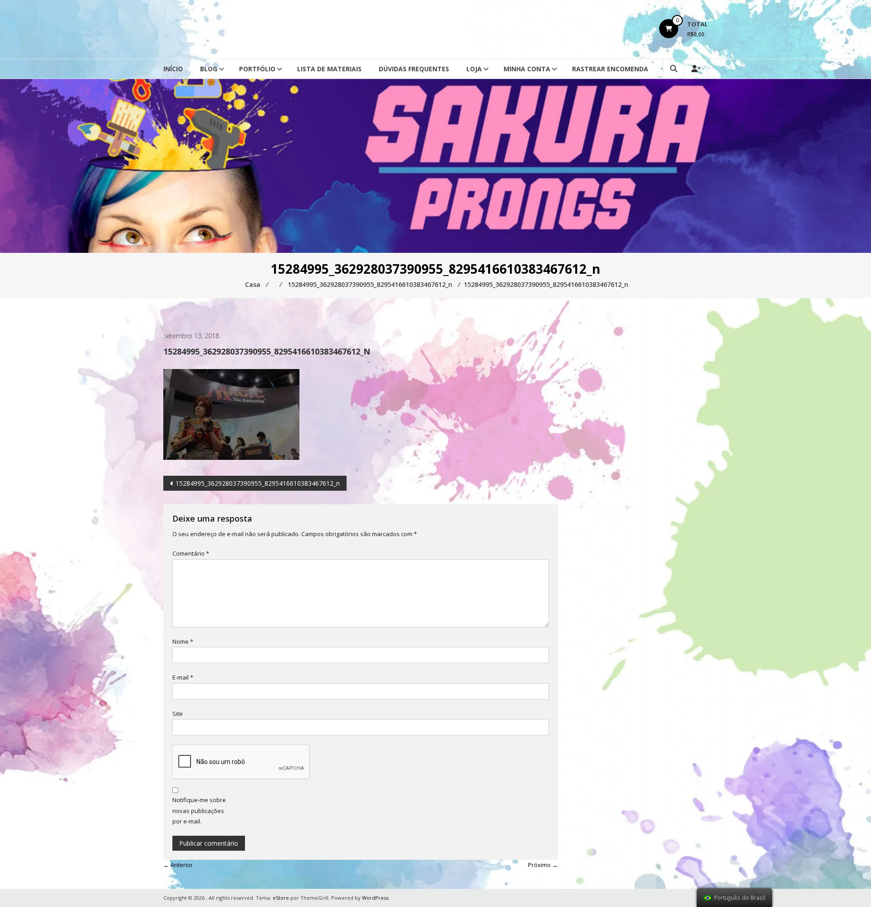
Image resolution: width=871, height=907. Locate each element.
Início (173, 68)
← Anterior (178, 865)
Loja (474, 68)
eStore (281, 897)
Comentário (190, 553)
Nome (182, 641)
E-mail (182, 677)
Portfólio (257, 68)
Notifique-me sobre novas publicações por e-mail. (199, 810)
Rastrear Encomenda (610, 68)
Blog (208, 68)
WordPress (375, 897)
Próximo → (543, 865)
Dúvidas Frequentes (414, 68)
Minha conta (527, 68)
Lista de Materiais (329, 68)
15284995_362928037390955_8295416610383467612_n (258, 483)
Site (177, 714)
